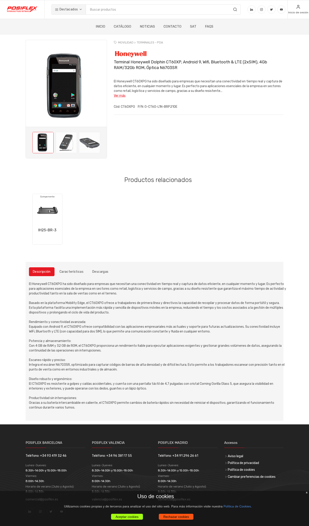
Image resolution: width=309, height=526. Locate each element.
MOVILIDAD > (126, 42)
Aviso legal (235, 456)
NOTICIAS (147, 26)
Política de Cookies (237, 506)
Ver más (120, 96)
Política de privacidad (243, 463)
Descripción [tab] (42, 272)
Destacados (68, 9)
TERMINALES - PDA (150, 42)
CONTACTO (172, 26)
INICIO (100, 26)
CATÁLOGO (122, 26)
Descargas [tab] (100, 272)
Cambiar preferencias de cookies (252, 477)
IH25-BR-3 (47, 230)
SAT (193, 26)
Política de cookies (241, 470)
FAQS (209, 26)
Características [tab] (71, 272)
